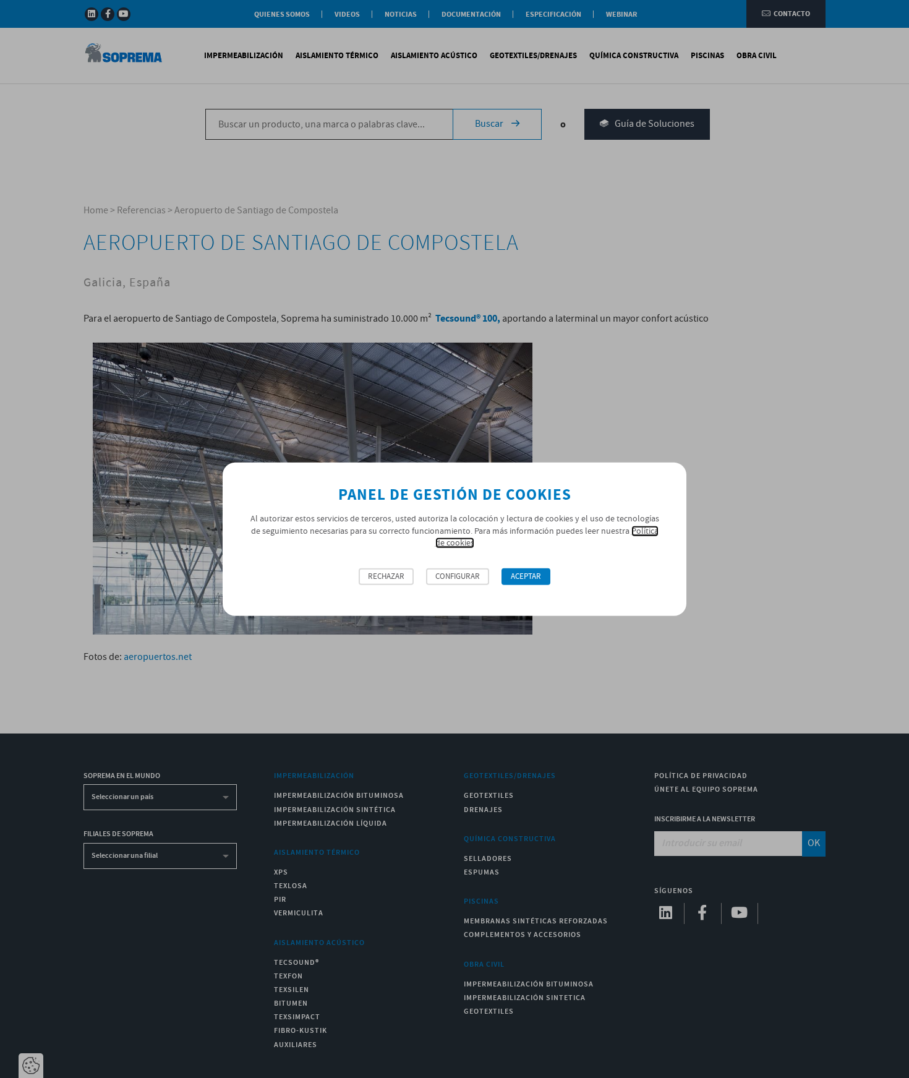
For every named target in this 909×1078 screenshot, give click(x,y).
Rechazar (386, 576)
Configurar (457, 576)
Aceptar (526, 576)
